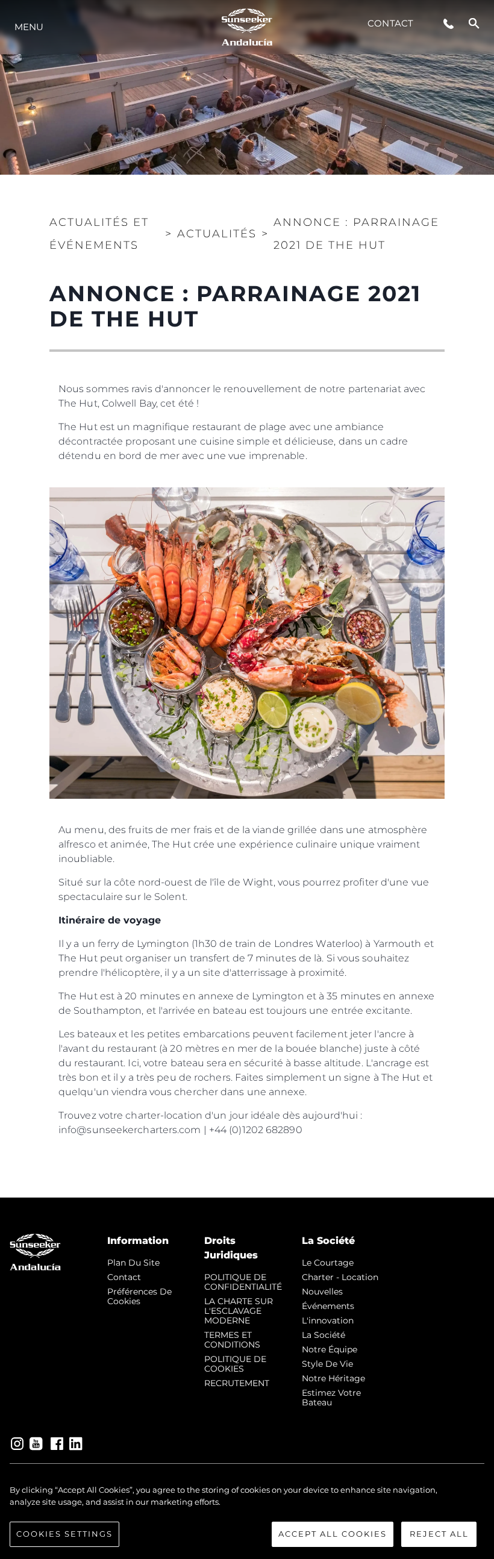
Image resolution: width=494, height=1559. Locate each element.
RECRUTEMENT (236, 1383)
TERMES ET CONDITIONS (232, 1339)
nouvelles (322, 1291)
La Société (323, 1334)
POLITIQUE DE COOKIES (235, 1364)
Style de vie (327, 1363)
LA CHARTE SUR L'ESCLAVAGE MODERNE (238, 1311)
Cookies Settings (64, 1534)
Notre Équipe (329, 1349)
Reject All (439, 1534)
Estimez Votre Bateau (331, 1397)
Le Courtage (328, 1262)
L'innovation (328, 1320)
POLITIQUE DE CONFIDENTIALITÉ (243, 1282)
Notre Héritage (333, 1378)
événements (328, 1306)
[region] (247, 1515)
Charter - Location (340, 1277)
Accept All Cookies (332, 1534)
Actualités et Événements (99, 234)
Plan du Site (133, 1262)
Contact (390, 23)
